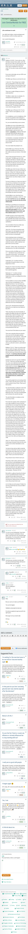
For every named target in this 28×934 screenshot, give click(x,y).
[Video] (4, 635)
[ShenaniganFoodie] (3, 723)
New (4, 55)
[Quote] (26, 635)
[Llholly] (3, 584)
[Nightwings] (3, 676)
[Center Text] (20, 635)
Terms (25, 895)
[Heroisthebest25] (3, 705)
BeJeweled (8, 558)
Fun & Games (21, 911)
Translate (17, 46)
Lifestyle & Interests (9, 917)
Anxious (15, 902)
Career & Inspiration (9, 911)
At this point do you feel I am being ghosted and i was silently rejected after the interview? (13, 689)
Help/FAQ (24, 893)
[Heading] (23, 635)
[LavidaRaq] (3, 817)
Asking (24, 905)
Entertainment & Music (14, 914)
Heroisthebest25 (9, 704)
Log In (19, 5)
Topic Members (7, 882)
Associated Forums (8, 879)
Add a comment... (7, 633)
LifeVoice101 (8, 841)
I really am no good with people (12, 762)
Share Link (23, 46)
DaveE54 (8, 41)
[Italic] (15, 635)
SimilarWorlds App (8, 893)
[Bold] (12, 635)
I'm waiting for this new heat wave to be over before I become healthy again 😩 (13, 659)
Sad (18, 905)
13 (19, 819)
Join (21, 11)
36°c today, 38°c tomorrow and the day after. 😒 (13, 786)
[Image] (2, 635)
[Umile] (7, 548)
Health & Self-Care (20, 929)
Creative (19, 899)
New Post (6, 875)
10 (20, 773)
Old (7, 55)
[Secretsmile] (3, 531)
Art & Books (22, 917)
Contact (17, 893)
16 (20, 789)
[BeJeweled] (3, 559)
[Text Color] (10, 635)
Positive (5, 899)
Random (6, 902)
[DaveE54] (3, 42)
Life (2, 11)
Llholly (7, 583)
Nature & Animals (21, 926)
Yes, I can (5, 800)
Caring (12, 905)
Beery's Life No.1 (7, 716)
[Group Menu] (25, 11)
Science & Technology (20, 923)
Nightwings (8, 675)
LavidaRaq (8, 816)
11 (21, 775)
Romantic (5, 905)
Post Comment (6, 648)
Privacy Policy (17, 895)
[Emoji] (7, 635)
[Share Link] (17, 681)
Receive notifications (22, 648)
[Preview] (12, 648)
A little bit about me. (8, 827)
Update (7, 908)
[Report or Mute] (25, 29)
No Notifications (8, 14)
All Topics (14, 932)
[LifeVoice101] (3, 842)
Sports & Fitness (8, 929)
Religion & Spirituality (8, 926)
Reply (19, 517)
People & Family (20, 908)
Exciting (12, 899)
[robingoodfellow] (3, 773)
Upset (23, 902)
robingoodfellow (9, 772)
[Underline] (18, 635)
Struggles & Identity (4, 9)
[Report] (26, 58)
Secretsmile (8, 530)
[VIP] (8, 677)
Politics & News (8, 920)
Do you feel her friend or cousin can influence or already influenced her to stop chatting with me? (13, 735)
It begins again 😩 (7, 784)
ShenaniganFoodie (10, 722)
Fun (25, 899)
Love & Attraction (21, 920)
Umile (10, 547)
